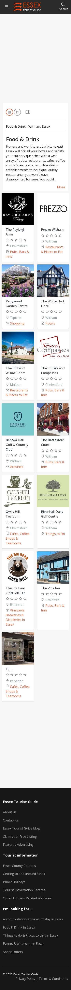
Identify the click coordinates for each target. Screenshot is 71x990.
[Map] (28, 113)
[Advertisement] (35, 63)
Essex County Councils (19, 866)
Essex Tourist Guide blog (21, 828)
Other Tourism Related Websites (27, 898)
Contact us (11, 820)
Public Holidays (14, 882)
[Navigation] (6, 7)
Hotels (50, 323)
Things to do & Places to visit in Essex (30, 935)
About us (9, 812)
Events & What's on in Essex (23, 943)
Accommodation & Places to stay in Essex (33, 919)
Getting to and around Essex (24, 874)
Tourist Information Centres (24, 890)
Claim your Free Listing (20, 836)
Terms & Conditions (53, 978)
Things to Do (55, 534)
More (61, 187)
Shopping (17, 323)
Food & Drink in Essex (19, 927)
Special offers (13, 952)
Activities (16, 467)
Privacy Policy (25, 978)
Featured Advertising (18, 844)
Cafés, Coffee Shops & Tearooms (18, 538)
